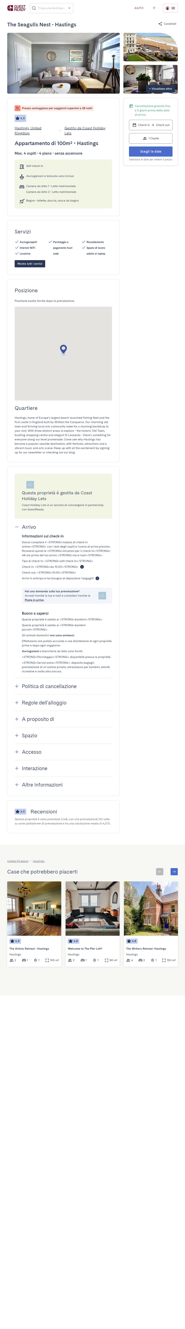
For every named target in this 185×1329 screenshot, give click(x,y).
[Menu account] (170, 8)
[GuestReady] (16, 8)
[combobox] (51, 8)
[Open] (69, 8)
